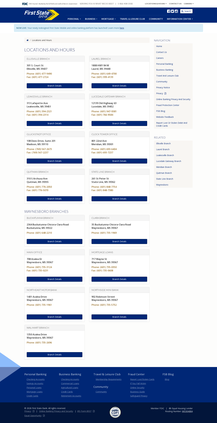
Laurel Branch (162, 149)
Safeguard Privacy (138, 395)
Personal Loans (34, 387)
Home (159, 46)
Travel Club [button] (132, 19)
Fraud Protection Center (167, 105)
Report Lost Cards (142, 379)
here (122, 28)
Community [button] (156, 19)
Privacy (159, 93)
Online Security (137, 387)
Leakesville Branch (165, 155)
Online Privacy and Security (56, 411)
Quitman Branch (164, 172)
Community (161, 81)
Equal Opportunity (32, 415)
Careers (188, 4)
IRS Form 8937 (84, 411)
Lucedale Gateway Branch (168, 161)
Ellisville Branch (163, 143)
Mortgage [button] (107, 19)
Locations (155, 4)
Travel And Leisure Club (167, 75)
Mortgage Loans (35, 391)
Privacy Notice (163, 87)
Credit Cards (32, 395)
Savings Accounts (35, 383)
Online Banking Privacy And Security (173, 99)
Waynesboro (162, 184)
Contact (175, 4)
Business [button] (90, 19)
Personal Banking (164, 63)
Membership (108, 379)
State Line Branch (164, 178)
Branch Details (55, 85)
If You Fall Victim (138, 383)
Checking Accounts (36, 379)
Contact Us (161, 52)
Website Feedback (165, 117)
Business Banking (164, 69)
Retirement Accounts (71, 395)
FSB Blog (160, 111)
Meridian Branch (164, 167)
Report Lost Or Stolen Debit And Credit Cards (171, 124)
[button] (180, 19)
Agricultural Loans (69, 387)
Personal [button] (73, 19)
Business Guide (137, 391)
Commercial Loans (70, 383)
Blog (167, 379)
